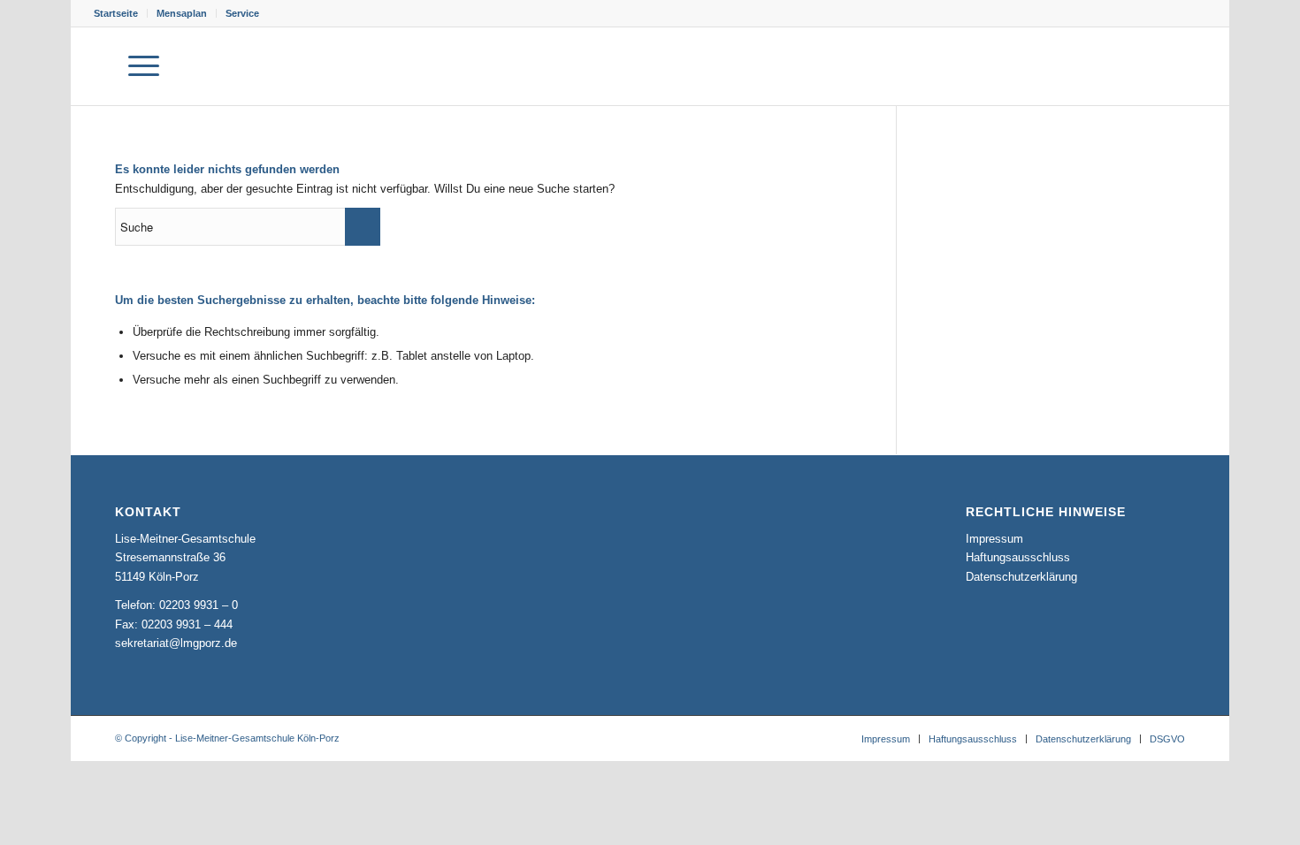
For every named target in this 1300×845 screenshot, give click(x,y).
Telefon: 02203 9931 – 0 (176, 605)
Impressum (994, 538)
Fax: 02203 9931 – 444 (174, 624)
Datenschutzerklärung (1021, 576)
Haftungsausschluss (1018, 557)
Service (242, 13)
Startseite (116, 13)
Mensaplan (182, 13)
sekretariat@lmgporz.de (176, 643)
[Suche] (99, 66)
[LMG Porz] (1121, 66)
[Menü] (144, 66)
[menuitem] (121, 13)
